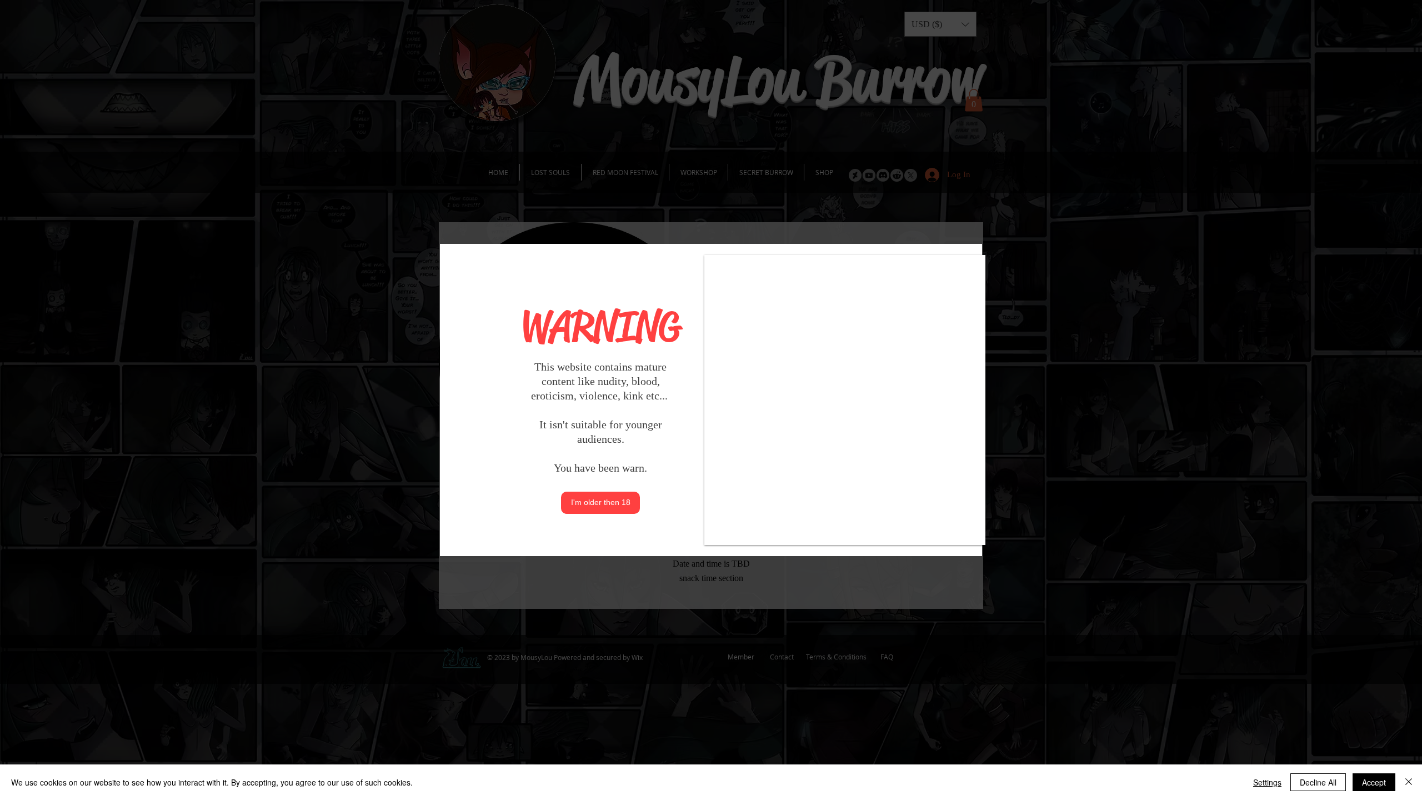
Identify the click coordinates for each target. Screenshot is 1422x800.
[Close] (1408, 782)
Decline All (1318, 782)
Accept (1374, 782)
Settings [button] (1267, 782)
